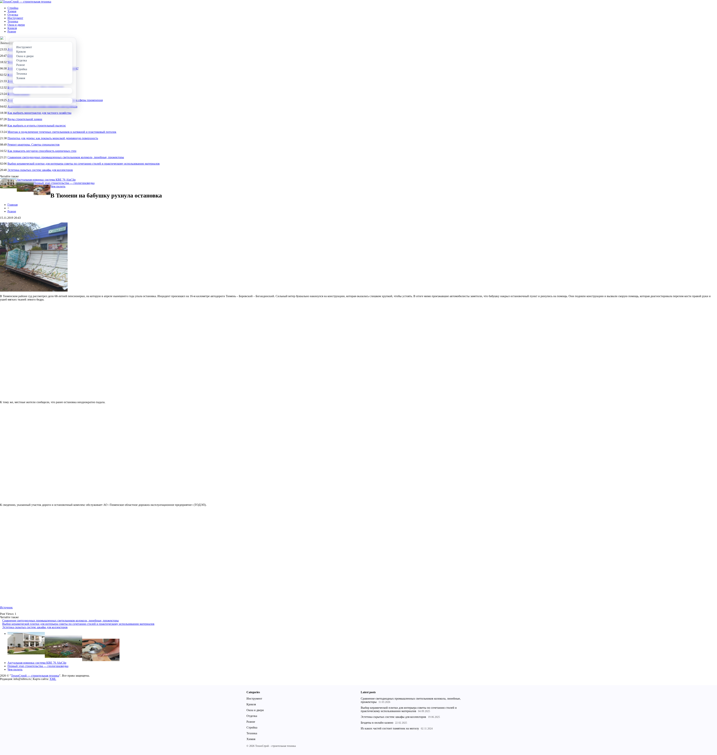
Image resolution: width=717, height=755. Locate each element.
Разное (11, 31)
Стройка (12, 8)
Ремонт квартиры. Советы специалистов (33, 144)
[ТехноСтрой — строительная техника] (25, 1)
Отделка (12, 14)
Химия (11, 11)
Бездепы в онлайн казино (377, 722)
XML (52, 679)
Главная (12, 204)
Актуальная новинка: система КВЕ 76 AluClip (46, 179)
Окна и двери (16, 24)
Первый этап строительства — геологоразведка (64, 183)
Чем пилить (57, 186)
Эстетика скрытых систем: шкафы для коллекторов (40, 170)
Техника (12, 21)
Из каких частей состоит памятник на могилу (390, 728)
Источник (6, 607)
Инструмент (15, 18)
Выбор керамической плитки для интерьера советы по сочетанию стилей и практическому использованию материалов (83, 163)
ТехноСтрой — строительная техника (35, 675)
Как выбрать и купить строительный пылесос (36, 125)
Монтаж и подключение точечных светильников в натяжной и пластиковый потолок (61, 131)
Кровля (12, 28)
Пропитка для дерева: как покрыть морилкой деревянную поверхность (52, 138)
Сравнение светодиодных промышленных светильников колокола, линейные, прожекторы (65, 157)
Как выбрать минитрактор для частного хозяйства (39, 112)
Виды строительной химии (24, 119)
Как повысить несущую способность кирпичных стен (41, 150)
